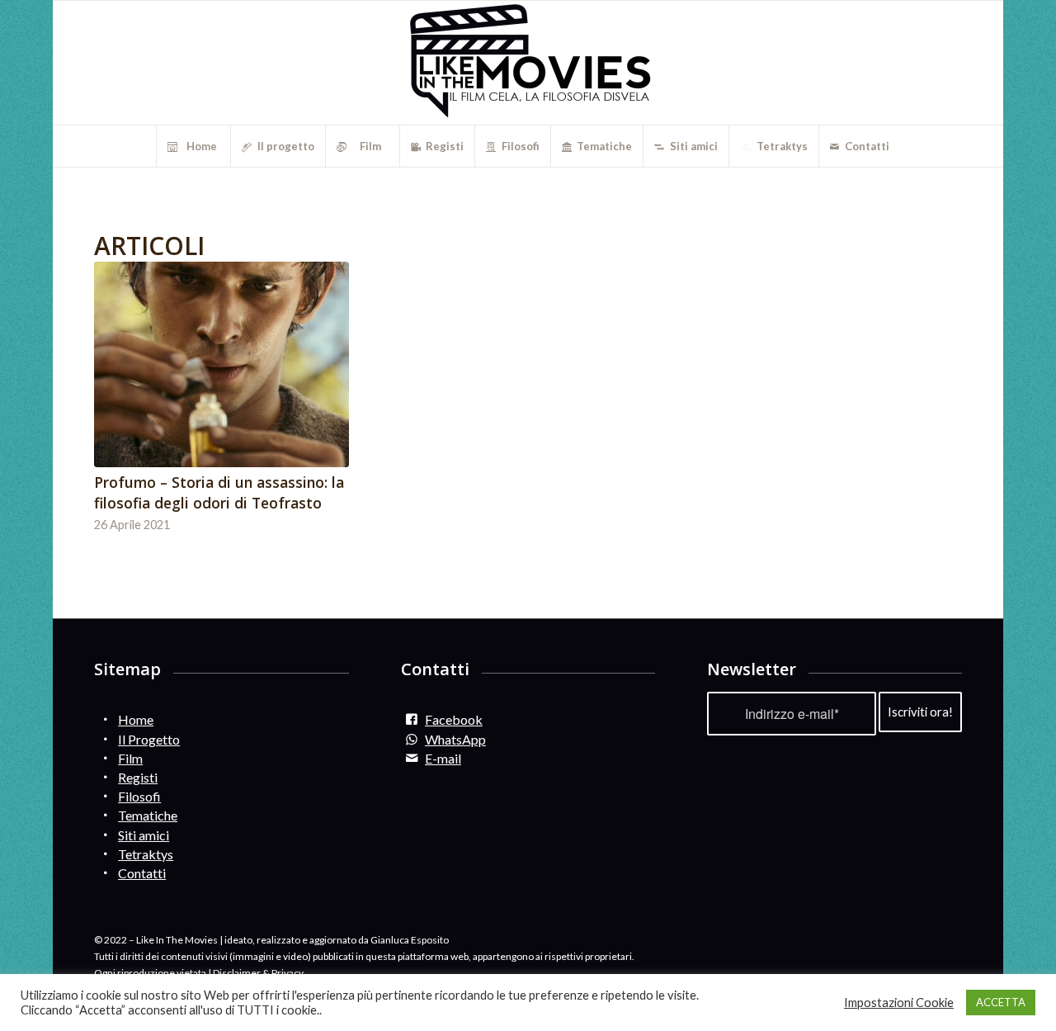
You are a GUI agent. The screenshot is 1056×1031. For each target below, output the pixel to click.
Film (130, 758)
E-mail (443, 758)
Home (135, 719)
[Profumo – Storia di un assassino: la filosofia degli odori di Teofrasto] (221, 364)
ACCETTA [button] (1000, 1002)
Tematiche (147, 815)
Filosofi (139, 796)
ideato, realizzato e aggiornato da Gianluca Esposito (336, 940)
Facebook (454, 719)
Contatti (142, 873)
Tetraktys (145, 854)
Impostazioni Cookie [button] (899, 1003)
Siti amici (143, 835)
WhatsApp (455, 739)
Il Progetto (149, 739)
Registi (138, 777)
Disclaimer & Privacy (258, 973)
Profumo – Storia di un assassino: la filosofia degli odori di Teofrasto (219, 492)
